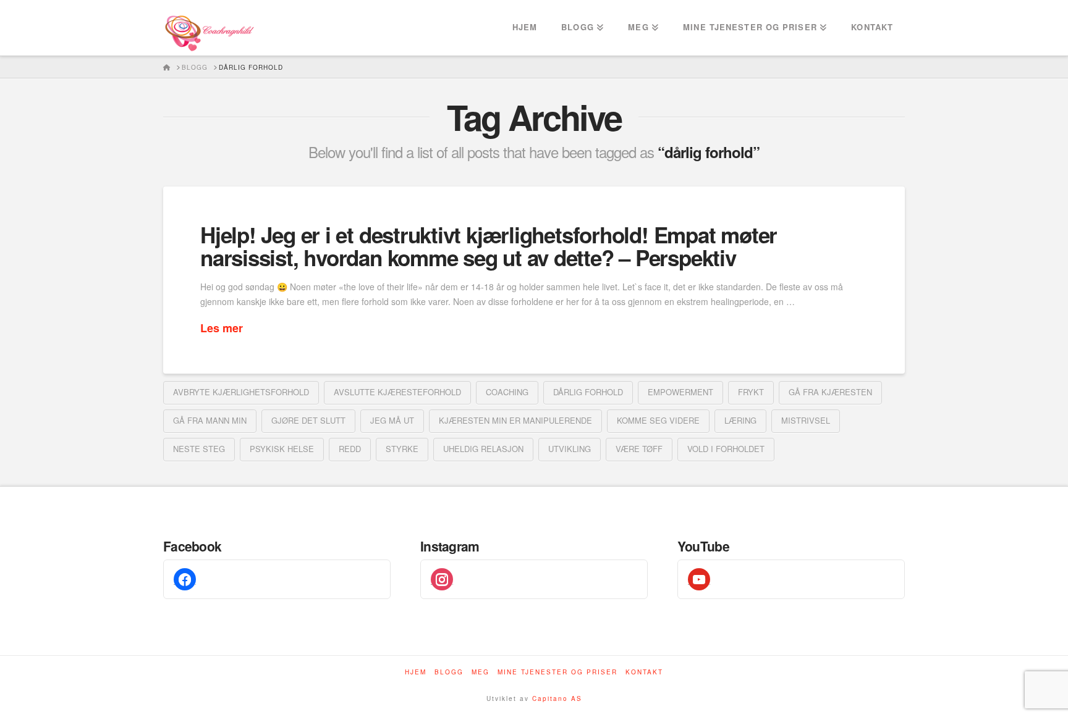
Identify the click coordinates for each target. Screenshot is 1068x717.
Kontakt (644, 672)
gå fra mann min (210, 420)
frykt (751, 392)
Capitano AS (557, 698)
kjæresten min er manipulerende (515, 420)
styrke (402, 449)
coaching (507, 392)
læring (740, 420)
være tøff (639, 449)
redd (350, 449)
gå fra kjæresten (830, 392)
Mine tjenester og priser (557, 672)
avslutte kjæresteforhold (397, 392)
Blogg (449, 672)
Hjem (415, 672)
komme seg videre (658, 420)
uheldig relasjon (483, 449)
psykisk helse (282, 449)
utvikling (569, 449)
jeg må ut (392, 420)
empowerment (680, 392)
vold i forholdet (726, 449)
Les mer (221, 328)
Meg (481, 672)
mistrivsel (805, 420)
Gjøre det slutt (308, 420)
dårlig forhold (588, 392)
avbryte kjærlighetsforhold (241, 392)
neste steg (199, 449)
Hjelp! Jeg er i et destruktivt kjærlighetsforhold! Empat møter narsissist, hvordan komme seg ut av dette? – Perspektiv (488, 246)
